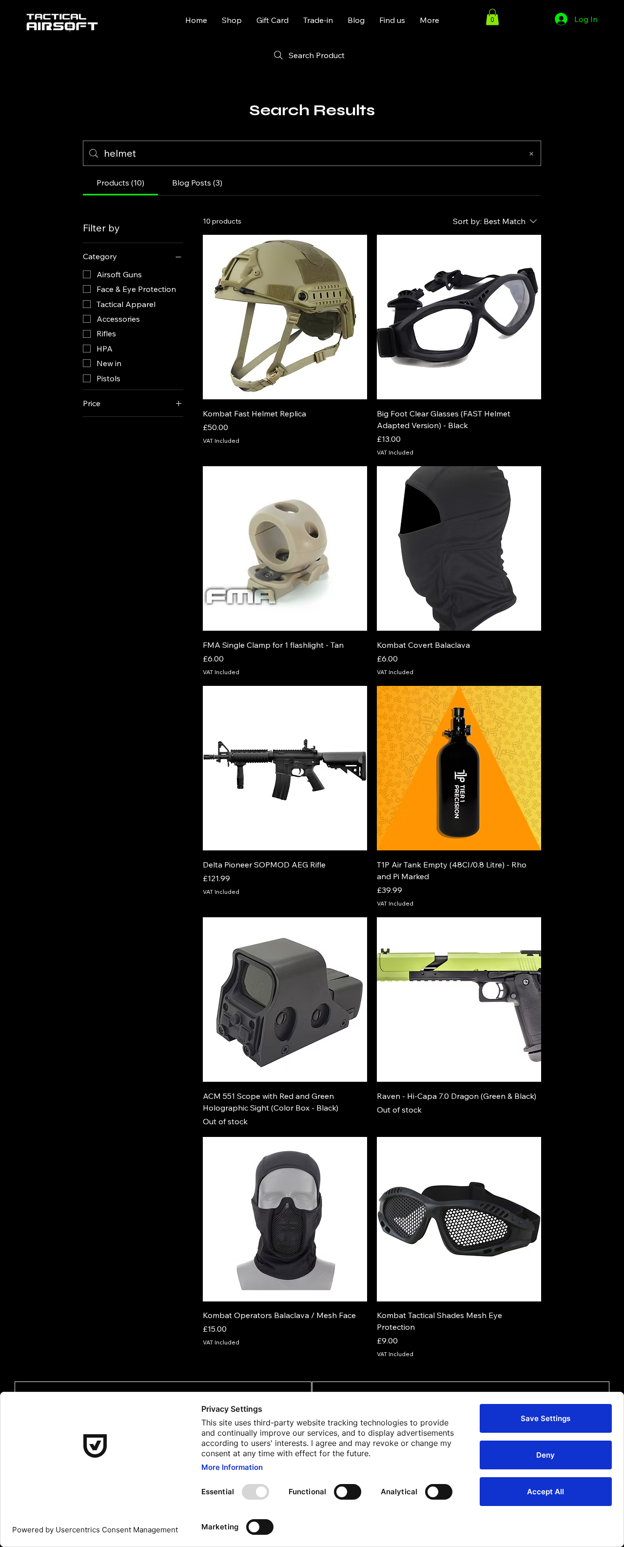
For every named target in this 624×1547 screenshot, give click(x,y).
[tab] (120, 182)
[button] (492, 17)
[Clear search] (531, 153)
